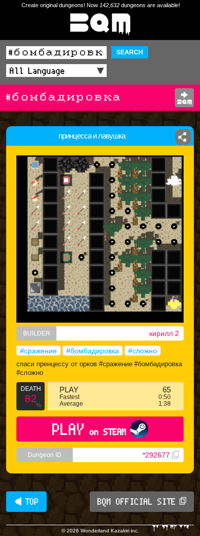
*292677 (156, 455)
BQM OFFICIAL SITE (136, 502)
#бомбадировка (92, 351)
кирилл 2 (164, 333)
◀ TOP (26, 502)
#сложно (142, 351)
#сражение (38, 351)
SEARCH (129, 52)
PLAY (89, 429)
